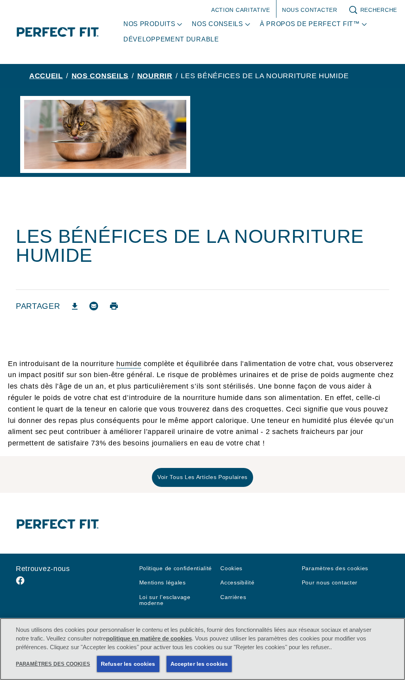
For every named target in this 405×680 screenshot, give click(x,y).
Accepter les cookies (199, 664)
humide (128, 364)
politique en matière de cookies (149, 638)
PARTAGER (38, 306)
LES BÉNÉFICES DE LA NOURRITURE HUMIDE (264, 76)
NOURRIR (154, 76)
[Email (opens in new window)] (93, 309)
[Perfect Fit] (58, 524)
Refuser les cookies (128, 664)
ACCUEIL (46, 76)
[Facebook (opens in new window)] (20, 583)
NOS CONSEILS (100, 76)
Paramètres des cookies (335, 568)
